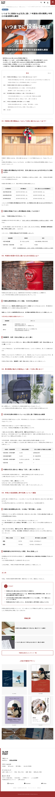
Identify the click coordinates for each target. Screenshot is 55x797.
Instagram (11, 783)
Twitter (44, 783)
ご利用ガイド (25, 777)
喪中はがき (11, 766)
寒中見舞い (18, 766)
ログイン (4, 760)
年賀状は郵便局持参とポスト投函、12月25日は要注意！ (22, 88)
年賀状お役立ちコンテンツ (12, 6)
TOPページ (5, 758)
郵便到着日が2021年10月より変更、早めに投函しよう (22, 107)
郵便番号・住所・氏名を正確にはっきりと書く (19, 90)
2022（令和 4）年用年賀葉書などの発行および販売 (35, 220)
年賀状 (4, 766)
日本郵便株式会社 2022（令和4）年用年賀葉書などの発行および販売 (35, 248)
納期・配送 (28, 772)
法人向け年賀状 (28, 766)
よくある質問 (35, 777)
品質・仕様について (7, 772)
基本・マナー (22, 6)
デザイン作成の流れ (7, 777)
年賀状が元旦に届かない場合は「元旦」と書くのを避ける (22, 98)
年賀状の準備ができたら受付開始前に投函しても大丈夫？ (22, 82)
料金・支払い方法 (19, 772)
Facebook (28, 783)
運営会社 (39, 787)
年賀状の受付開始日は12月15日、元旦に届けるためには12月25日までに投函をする (29, 79)
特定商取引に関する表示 (22, 787)
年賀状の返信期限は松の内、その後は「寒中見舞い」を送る (23, 104)
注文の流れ (17, 777)
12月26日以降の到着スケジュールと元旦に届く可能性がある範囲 (24, 96)
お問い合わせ (21, 779)
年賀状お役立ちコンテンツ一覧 (28, 653)
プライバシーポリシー (32, 787)
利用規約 (14, 787)
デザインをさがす (6, 764)
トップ (3, 6)
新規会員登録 (13, 760)
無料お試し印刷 (38, 772)
